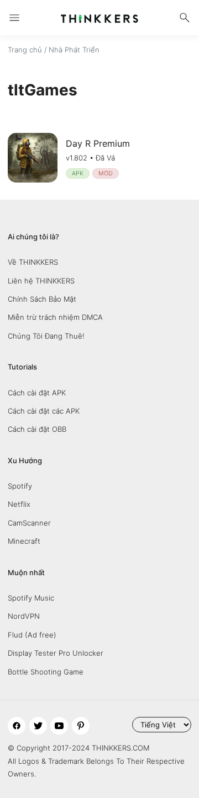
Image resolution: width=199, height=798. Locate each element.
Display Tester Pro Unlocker (55, 653)
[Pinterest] (81, 726)
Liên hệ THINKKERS (41, 280)
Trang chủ (25, 49)
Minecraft (24, 541)
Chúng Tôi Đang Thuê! (46, 335)
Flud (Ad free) (32, 634)
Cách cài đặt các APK (44, 410)
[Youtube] (59, 726)
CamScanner (29, 522)
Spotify (20, 485)
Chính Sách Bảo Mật (42, 298)
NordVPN (24, 616)
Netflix (19, 504)
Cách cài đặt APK (37, 392)
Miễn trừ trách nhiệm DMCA (55, 317)
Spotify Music (31, 597)
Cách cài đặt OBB (37, 429)
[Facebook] (16, 726)
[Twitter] (38, 726)
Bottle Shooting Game (45, 671)
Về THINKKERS (33, 262)
